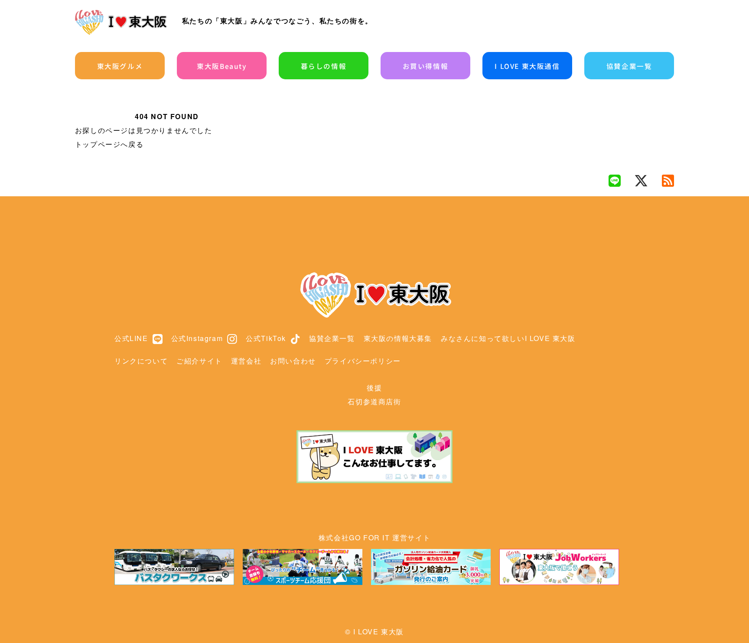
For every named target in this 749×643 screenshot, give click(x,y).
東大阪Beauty (221, 66)
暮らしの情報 (324, 66)
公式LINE (131, 338)
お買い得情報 (426, 66)
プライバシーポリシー (363, 361)
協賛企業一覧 (629, 66)
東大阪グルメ (120, 66)
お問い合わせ (293, 361)
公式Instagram (197, 338)
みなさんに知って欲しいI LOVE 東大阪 (508, 338)
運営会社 (246, 361)
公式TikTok (266, 338)
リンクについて (141, 361)
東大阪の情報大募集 (398, 338)
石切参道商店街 (374, 401)
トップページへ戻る (109, 144)
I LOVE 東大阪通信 (527, 66)
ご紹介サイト (199, 361)
